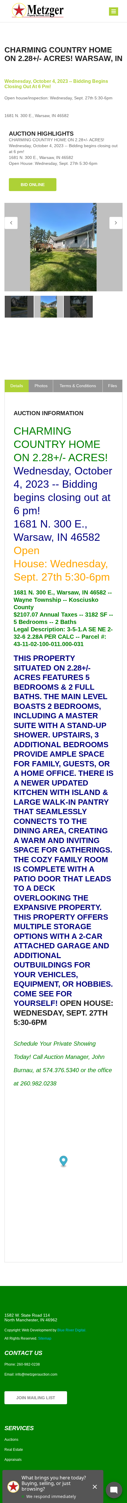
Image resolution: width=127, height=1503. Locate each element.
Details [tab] (16, 385)
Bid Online (33, 184)
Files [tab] (112, 385)
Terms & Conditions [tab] (78, 385)
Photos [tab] (41, 385)
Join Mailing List (35, 1397)
